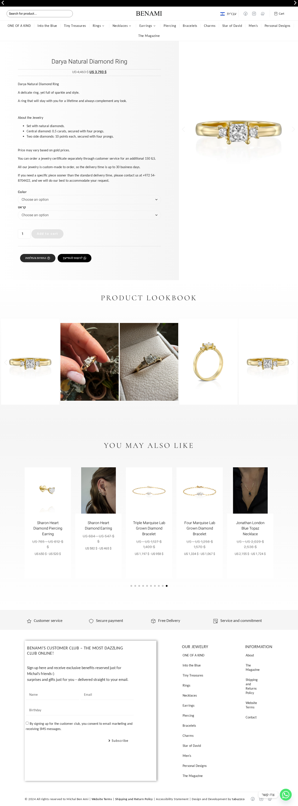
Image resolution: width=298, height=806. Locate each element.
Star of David (232, 26)
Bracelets (190, 26)
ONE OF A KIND (19, 26)
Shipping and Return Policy (134, 799)
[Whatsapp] (286, 795)
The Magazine (149, 36)
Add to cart (47, 233)
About (250, 655)
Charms (210, 26)
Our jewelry (195, 646)
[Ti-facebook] (245, 13)
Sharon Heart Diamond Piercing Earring (47, 528)
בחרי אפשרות (250, 566)
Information (258, 646)
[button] (2, 2)
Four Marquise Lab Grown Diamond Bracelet (199, 528)
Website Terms (251, 705)
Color (22, 192)
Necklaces (120, 26)
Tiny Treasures (75, 26)
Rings (97, 26)
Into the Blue (47, 26)
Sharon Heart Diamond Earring (98, 525)
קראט (22, 207)
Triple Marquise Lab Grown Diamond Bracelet (149, 528)
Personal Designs (277, 26)
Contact (251, 717)
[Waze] (262, 13)
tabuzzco (238, 799)
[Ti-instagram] (254, 13)
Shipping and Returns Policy (252, 686)
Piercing (170, 26)
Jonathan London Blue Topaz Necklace (250, 528)
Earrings (145, 26)
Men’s (253, 26)
